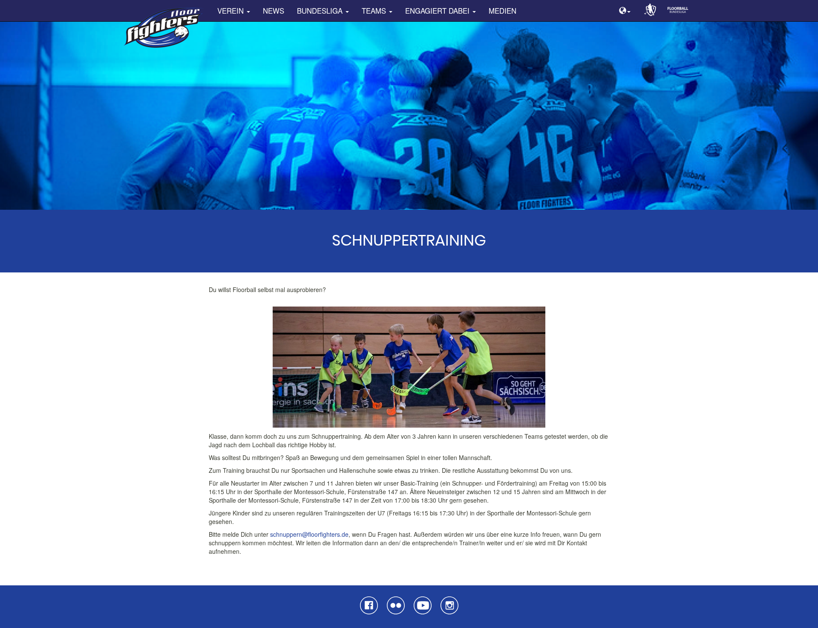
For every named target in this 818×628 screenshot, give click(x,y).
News (273, 11)
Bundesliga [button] (321, 11)
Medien (502, 11)
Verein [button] (231, 11)
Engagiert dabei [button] (438, 11)
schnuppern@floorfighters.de (309, 534)
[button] (625, 10)
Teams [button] (375, 11)
